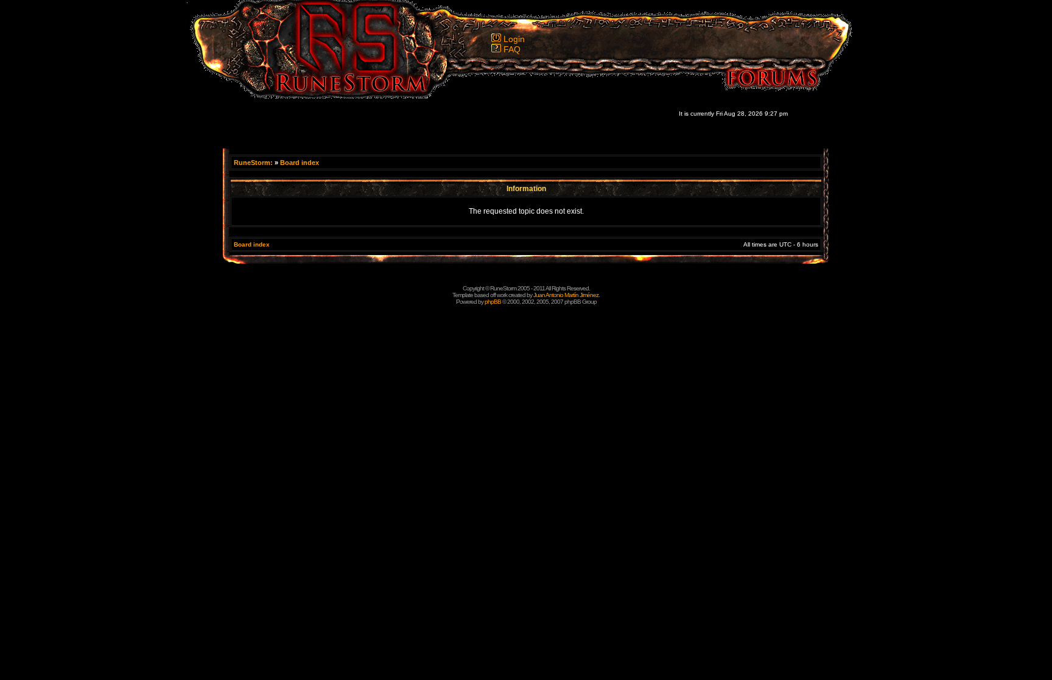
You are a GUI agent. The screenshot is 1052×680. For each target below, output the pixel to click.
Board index (299, 162)
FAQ (512, 49)
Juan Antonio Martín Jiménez (565, 295)
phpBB (493, 301)
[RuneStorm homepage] (344, 95)
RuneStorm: (254, 162)
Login (514, 39)
